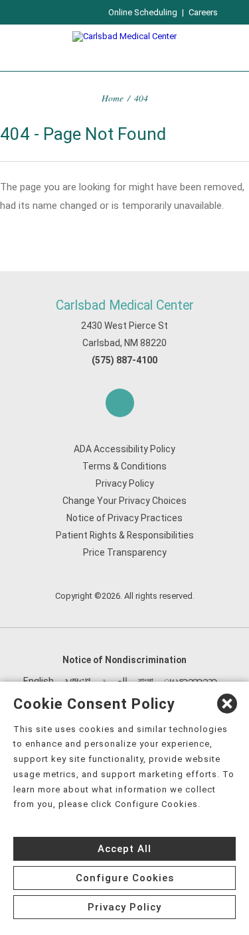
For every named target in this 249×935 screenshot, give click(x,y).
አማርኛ (77, 681)
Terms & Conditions (124, 466)
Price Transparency (125, 552)
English (38, 681)
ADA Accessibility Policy (124, 449)
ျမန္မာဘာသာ (190, 681)
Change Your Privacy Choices (124, 500)
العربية (114, 681)
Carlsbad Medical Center (125, 305)
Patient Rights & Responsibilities (125, 535)
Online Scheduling (142, 12)
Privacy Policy (125, 483)
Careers (203, 12)
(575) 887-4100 (124, 360)
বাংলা (145, 681)
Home (113, 98)
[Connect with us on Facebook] (120, 403)
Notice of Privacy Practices (124, 518)
